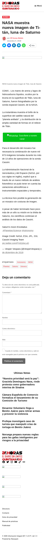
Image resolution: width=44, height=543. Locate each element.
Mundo (6, 17)
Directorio (6, 509)
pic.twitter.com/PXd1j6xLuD (15, 243)
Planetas (6, 266)
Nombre (5, 318)
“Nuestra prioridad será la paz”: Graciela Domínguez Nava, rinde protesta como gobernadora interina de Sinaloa (21, 383)
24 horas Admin (16, 38)
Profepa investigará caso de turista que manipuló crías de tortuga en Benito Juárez (19, 424)
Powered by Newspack (10, 539)
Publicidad (6, 525)
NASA (30, 262)
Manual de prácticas (10, 521)
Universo (24, 266)
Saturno (15, 266)
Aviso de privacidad (9, 517)
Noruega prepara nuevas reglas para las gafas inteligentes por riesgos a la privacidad (20, 437)
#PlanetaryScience (12, 230)
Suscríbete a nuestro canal (28, 137)
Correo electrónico (8, 329)
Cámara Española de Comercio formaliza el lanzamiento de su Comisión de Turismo (20, 397)
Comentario (6, 292)
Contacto (5, 513)
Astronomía (21, 262)
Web (3, 340)
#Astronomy (27, 230)
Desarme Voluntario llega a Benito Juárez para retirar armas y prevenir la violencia (21, 411)
